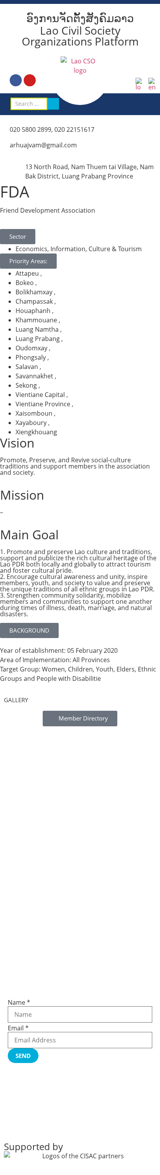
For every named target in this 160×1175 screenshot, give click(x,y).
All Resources (25, 917)
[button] (152, 104)
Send (23, 1056)
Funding (18, 964)
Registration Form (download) (46, 911)
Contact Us (22, 969)
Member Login (26, 953)
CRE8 (71, 1124)
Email (18, 1028)
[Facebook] (16, 80)
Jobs (13, 958)
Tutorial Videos (27, 906)
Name (19, 1002)
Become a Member (32, 947)
